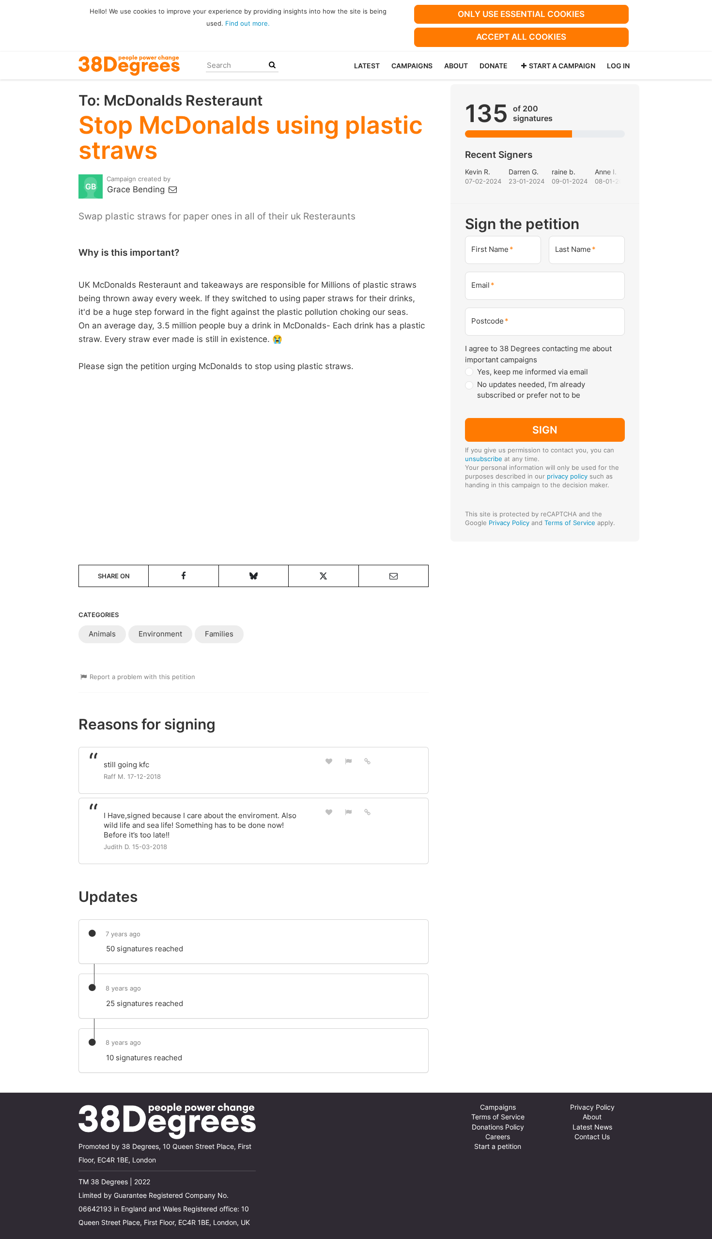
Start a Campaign (562, 66)
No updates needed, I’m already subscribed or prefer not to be (531, 390)
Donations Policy (498, 1127)
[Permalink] (367, 761)
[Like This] (329, 761)
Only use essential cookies (521, 14)
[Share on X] (323, 576)
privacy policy (567, 476)
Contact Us (592, 1137)
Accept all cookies (521, 37)
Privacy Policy (509, 523)
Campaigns (412, 66)
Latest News (592, 1127)
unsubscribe (483, 459)
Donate (494, 66)
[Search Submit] (272, 65)
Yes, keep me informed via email (532, 371)
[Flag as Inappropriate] (348, 761)
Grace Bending (137, 189)
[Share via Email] (393, 576)
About (456, 66)
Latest (367, 66)
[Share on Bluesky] (253, 576)
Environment (160, 633)
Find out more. (247, 23)
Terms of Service (569, 523)
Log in (618, 66)
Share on (114, 576)
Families (219, 633)
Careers (497, 1137)
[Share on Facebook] (183, 576)
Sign (544, 429)
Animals (102, 633)
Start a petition (497, 1146)
